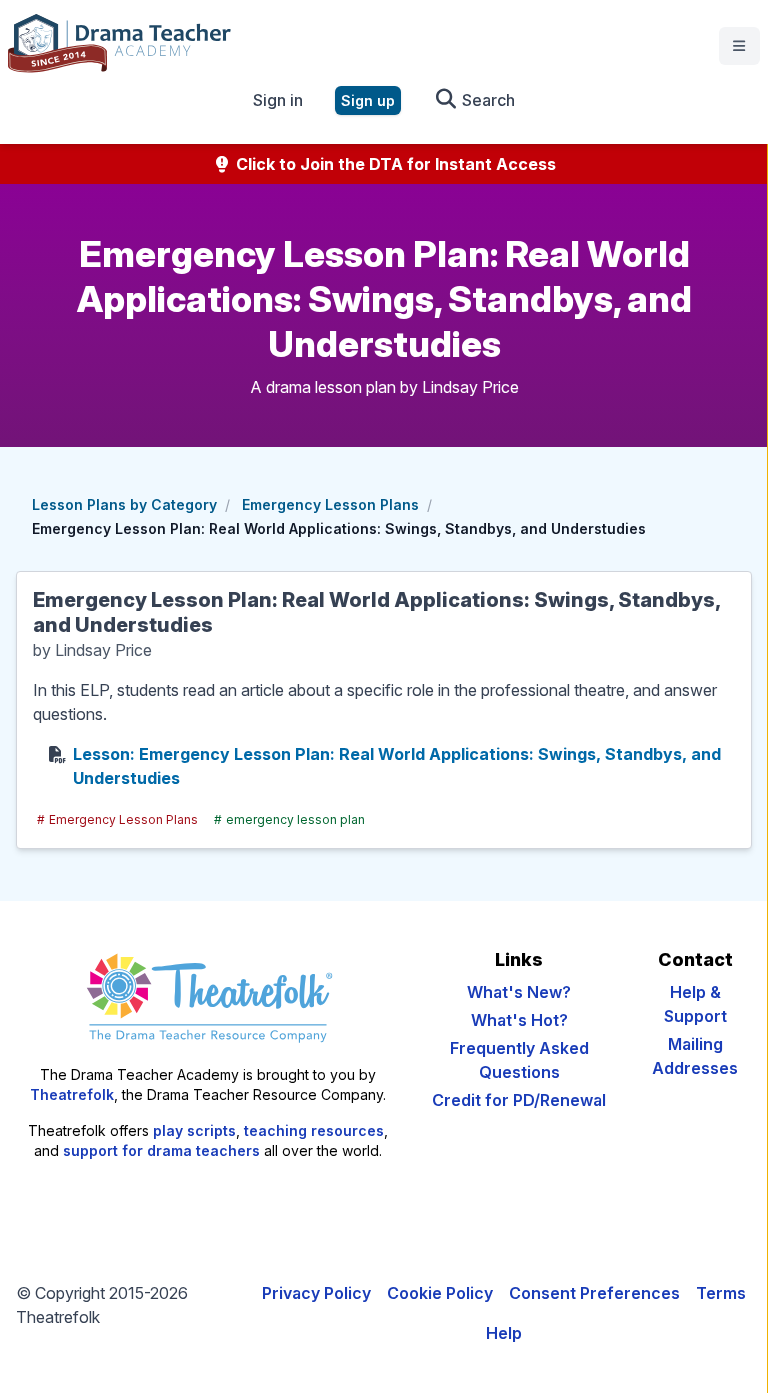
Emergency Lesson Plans (330, 504)
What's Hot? (519, 1020)
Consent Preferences (594, 1293)
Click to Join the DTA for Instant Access (394, 164)
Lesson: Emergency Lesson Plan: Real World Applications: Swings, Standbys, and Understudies (397, 766)
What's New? (519, 992)
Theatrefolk (72, 1094)
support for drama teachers (161, 1150)
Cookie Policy (440, 1293)
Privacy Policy (316, 1293)
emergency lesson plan (289, 819)
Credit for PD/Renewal (519, 1100)
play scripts (194, 1130)
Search (486, 100)
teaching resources (314, 1130)
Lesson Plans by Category (124, 504)
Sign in (278, 100)
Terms (721, 1293)
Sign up (368, 100)
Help (504, 1333)
